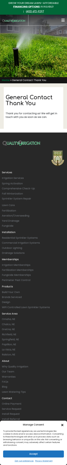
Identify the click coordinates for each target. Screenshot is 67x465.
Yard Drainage (10, 221)
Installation (8, 232)
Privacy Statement (44, 461)
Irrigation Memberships (16, 265)
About (5, 361)
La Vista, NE (8, 349)
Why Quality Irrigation (15, 366)
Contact (7, 398)
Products (7, 286)
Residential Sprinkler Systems (20, 238)
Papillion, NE (9, 344)
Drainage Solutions (13, 253)
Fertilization (9, 210)
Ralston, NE (8, 354)
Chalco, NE (8, 324)
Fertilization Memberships (18, 270)
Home (6, 80)
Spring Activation (12, 183)
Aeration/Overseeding (15, 215)
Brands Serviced (12, 297)
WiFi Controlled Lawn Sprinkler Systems (26, 307)
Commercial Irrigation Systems (21, 243)
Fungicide (7, 226)
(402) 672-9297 (35, 11)
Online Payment (12, 404)
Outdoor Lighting (12, 248)
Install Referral (11, 419)
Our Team (8, 371)
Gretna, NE (8, 329)
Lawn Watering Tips (14, 392)
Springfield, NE (10, 339)
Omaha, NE (8, 319)
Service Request (12, 409)
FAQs (5, 382)
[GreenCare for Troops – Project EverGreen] (57, 158)
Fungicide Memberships (16, 275)
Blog (4, 387)
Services (7, 172)
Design (6, 302)
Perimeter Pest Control (16, 280)
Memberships (10, 259)
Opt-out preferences (24, 461)
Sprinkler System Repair (16, 198)
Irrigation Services (13, 178)
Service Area (9, 313)
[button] (62, 424)
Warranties (9, 377)
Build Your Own (11, 292)
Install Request (11, 414)
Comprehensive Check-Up (18, 188)
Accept (33, 453)
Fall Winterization (12, 193)
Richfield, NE (9, 334)
